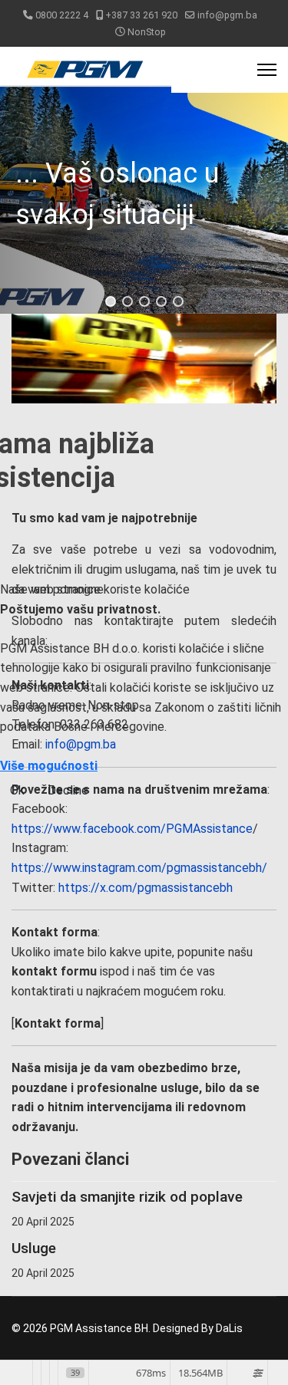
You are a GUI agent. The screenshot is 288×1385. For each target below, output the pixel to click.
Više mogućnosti (49, 765)
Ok (17, 790)
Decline (68, 790)
